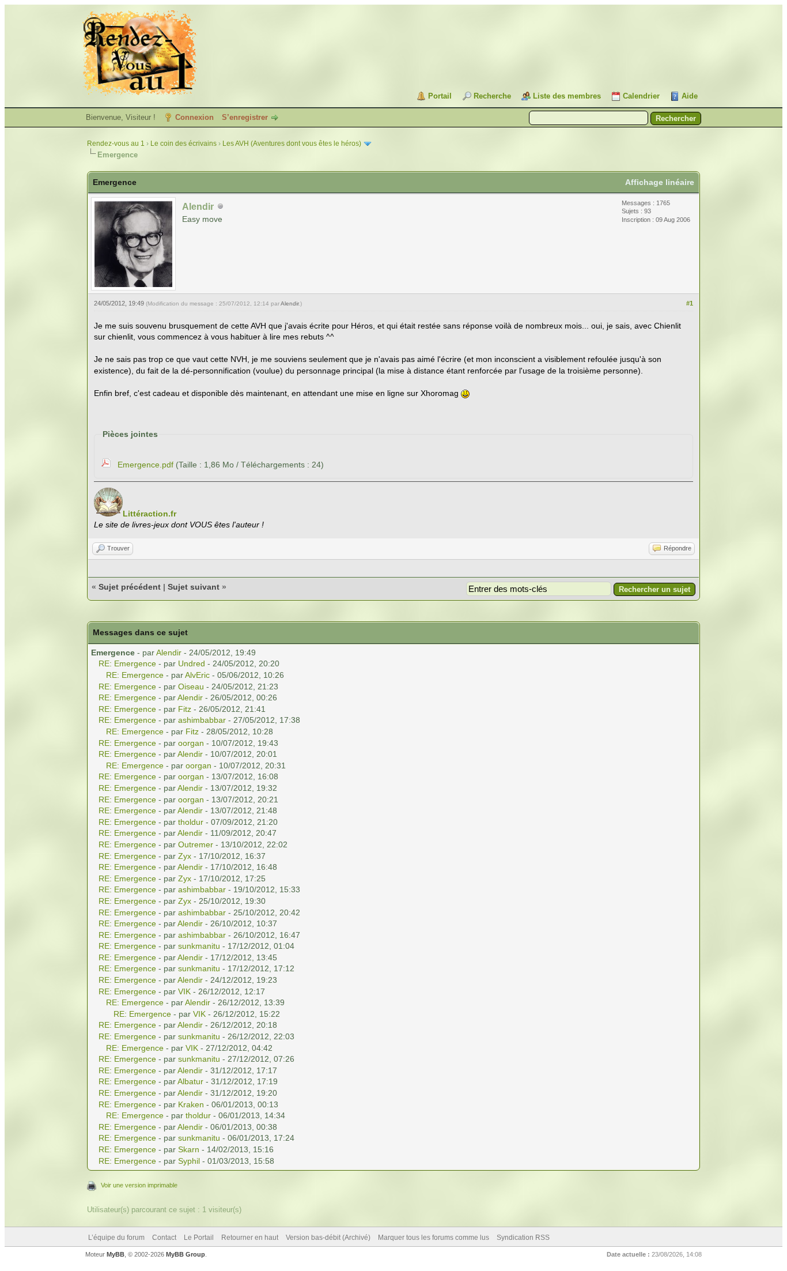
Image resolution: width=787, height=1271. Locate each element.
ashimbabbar (202, 720)
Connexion (194, 117)
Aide (690, 96)
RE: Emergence (127, 663)
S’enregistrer (245, 117)
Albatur (190, 1081)
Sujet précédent (130, 586)
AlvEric (197, 675)
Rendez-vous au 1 (116, 143)
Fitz (184, 709)
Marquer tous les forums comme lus (433, 1238)
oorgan (191, 743)
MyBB (115, 1254)
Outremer (195, 844)
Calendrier (641, 96)
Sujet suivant (194, 586)
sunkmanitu (199, 946)
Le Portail (199, 1238)
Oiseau (191, 686)
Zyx (184, 856)
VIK (184, 991)
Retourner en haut (249, 1238)
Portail (440, 96)
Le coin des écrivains (183, 143)
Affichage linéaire (659, 182)
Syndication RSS (523, 1238)
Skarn (188, 1149)
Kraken (191, 1104)
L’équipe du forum (116, 1238)
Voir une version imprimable (139, 1185)
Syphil (189, 1161)
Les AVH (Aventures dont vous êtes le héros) (291, 143)
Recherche (492, 96)
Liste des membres (567, 96)
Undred (191, 663)
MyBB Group (185, 1254)
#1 (689, 303)
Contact (164, 1238)
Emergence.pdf (145, 464)
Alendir (289, 303)
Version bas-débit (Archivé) (328, 1238)
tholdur (190, 822)
